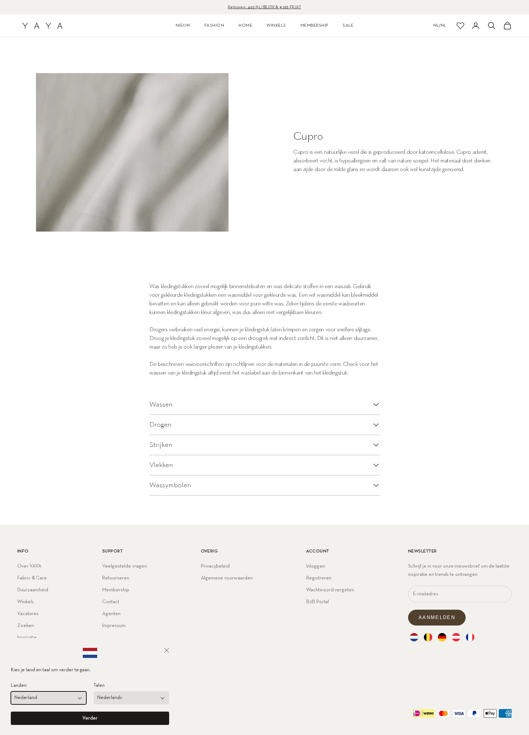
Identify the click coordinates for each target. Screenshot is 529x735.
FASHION (214, 25)
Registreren (318, 578)
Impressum (114, 625)
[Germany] (442, 637)
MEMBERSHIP (314, 25)
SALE (348, 25)
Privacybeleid (215, 566)
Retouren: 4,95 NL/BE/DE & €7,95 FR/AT (264, 7)
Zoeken (25, 625)
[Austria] (456, 637)
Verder (90, 718)
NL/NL (439, 25)
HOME (245, 25)
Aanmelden (437, 617)
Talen (99, 685)
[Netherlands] (414, 637)
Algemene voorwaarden (227, 578)
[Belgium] (428, 637)
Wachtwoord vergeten (330, 589)
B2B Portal (317, 601)
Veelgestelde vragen (124, 566)
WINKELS (276, 25)
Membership (115, 589)
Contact (110, 601)
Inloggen (315, 566)
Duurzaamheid (32, 589)
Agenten (111, 613)
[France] (470, 637)
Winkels (25, 601)
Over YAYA (29, 566)
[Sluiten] (166, 650)
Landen (19, 685)
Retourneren (115, 578)
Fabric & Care (32, 578)
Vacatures (28, 613)
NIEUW (183, 25)
